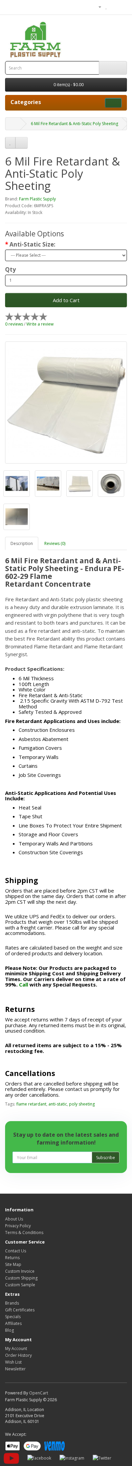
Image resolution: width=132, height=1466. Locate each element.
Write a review (39, 324)
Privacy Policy (18, 1226)
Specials (13, 1317)
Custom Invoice (20, 1271)
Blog (9, 1330)
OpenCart (38, 1393)
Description (21, 543)
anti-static (57, 1104)
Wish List (13, 1362)
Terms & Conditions (24, 1232)
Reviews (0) (54, 543)
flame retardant (31, 1104)
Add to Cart (66, 300)
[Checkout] (122, 6)
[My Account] (97, 6)
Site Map (13, 1264)
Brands (12, 1303)
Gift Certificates (20, 1310)
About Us (14, 1219)
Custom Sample (20, 1285)
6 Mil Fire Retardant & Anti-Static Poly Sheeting (74, 123)
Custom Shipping (21, 1278)
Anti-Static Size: (32, 244)
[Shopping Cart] (113, 6)
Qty (10, 269)
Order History (18, 1355)
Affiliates (13, 1323)
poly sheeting (82, 1104)
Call (23, 984)
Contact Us (15, 1251)
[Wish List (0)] (106, 6)
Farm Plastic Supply (37, 199)
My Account (16, 1348)
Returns (12, 1257)
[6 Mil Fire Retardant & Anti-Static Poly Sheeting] (66, 402)
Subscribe (105, 1157)
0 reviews (14, 324)
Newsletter (15, 1369)
